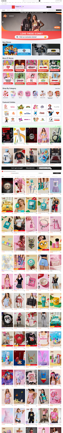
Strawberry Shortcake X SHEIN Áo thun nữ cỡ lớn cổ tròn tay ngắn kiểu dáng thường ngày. (19, 308)
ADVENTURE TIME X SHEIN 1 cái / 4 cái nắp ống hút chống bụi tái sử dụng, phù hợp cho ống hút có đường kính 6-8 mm (31, 193)
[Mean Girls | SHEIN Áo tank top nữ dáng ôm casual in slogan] (43, 338)
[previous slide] (2, 22)
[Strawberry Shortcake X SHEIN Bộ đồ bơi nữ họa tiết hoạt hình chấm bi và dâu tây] (31, 319)
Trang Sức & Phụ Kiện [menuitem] (29, 2)
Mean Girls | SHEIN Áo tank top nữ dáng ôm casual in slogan (43, 347)
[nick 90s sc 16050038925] (10, 113)
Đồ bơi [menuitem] (18, 2)
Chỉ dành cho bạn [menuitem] (6, 2)
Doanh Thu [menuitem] (13, 2)
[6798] (54, 119)
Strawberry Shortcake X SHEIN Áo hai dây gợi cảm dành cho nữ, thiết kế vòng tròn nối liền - (55, 289)
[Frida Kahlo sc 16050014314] (53, 106)
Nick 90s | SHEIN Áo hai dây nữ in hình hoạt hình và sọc (31, 366)
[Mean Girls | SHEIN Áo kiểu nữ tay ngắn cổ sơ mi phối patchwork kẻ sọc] (19, 281)
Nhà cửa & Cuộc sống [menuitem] (53, 2)
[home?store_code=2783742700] (55, 66)
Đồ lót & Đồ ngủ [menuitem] (33, 2)
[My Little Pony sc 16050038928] (39, 106)
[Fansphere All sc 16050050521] (57, 88)
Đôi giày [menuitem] (20, 2)
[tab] (3, 10)
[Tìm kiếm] (39, 1)
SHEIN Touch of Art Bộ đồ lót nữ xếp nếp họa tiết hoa (7, 270)
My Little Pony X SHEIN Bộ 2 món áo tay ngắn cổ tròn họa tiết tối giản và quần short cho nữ (19, 423)
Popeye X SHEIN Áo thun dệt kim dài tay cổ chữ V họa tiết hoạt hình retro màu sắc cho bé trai (19, 163)
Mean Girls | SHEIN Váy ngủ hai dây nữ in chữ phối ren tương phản (7, 289)
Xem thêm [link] (58, 126)
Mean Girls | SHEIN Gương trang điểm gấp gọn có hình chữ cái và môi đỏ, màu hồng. (31, 289)
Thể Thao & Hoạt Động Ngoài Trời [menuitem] (46, 2)
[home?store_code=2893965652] (8, 79)
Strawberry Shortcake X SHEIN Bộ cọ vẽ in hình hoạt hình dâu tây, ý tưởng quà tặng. (19, 193)
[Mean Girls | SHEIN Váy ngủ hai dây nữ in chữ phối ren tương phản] (7, 281)
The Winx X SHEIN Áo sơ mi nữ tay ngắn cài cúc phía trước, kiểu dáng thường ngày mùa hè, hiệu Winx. (43, 423)
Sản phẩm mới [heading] (5, 126)
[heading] (5, 147)
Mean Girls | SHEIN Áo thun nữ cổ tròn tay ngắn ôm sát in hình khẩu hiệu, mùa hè (19, 232)
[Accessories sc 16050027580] (5, 94)
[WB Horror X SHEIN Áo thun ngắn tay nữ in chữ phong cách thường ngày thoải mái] (7, 319)
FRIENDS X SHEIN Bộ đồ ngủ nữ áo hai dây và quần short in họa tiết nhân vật (55, 193)
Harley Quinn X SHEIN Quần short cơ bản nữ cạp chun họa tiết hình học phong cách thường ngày (55, 212)
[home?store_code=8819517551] (54, 79)
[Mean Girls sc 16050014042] (24, 119)
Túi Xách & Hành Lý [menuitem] (37, 2)
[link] (57, 0)
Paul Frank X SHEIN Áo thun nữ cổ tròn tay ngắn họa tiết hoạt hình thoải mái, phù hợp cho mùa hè (19, 347)
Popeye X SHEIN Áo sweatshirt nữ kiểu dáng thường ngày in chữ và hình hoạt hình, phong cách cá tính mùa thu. (7, 163)
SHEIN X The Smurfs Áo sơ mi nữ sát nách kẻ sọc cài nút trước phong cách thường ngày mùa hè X (7, 308)
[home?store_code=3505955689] (8, 66)
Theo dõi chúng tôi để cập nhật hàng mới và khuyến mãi (9, 171)
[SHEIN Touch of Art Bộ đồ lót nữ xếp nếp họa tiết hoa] (7, 262)
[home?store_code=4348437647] (16, 49)
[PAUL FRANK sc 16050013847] (10, 119)
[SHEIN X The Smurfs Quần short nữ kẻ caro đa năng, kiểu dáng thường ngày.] (43, 262)
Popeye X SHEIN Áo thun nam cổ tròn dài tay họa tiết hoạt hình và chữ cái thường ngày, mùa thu (31, 163)
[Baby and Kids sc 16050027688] (43, 93)
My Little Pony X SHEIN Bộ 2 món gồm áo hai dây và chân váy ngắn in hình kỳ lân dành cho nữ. (7, 423)
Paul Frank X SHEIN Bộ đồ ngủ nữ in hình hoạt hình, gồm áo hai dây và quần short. (31, 404)
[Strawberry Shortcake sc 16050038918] (10, 106)
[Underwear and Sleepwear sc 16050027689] (50, 94)
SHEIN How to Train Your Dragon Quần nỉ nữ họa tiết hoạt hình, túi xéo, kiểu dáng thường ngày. (43, 327)
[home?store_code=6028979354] (19, 79)
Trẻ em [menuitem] (22, 2)
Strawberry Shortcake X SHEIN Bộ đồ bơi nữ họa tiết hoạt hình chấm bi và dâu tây (31, 327)
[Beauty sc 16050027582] (20, 94)
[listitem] (17, 7)
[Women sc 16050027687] (35, 93)
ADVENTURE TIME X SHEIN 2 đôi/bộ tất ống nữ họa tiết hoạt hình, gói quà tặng (43, 193)
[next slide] (60, 22)
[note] (7, 211)
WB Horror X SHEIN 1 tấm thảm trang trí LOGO (7, 193)
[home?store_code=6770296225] (46, 49)
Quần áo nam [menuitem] (25, 2)
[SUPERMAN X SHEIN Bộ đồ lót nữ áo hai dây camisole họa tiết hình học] (43, 377)
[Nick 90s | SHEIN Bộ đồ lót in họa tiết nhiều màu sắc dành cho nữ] (31, 243)
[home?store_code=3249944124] (43, 79)
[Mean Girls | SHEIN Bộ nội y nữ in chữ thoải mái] (43, 135)
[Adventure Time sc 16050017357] (39, 113)
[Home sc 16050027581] (13, 94)
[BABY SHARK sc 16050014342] (24, 113)
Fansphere (17, 6)
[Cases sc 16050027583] (28, 94)
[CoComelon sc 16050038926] (39, 119)
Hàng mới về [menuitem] (10, 2)
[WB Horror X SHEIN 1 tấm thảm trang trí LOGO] (7, 185)
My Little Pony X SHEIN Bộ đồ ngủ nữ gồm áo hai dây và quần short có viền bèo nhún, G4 (7, 404)
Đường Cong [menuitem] (41, 2)
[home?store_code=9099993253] (43, 66)
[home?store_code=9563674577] (31, 79)
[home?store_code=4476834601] (19, 66)
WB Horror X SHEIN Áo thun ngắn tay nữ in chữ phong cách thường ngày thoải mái (7, 328)
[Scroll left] (60, 2)
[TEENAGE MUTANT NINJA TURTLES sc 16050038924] (24, 106)
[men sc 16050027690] (57, 94)
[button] (58, 10)
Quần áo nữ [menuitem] (16, 2)
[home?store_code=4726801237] (31, 66)
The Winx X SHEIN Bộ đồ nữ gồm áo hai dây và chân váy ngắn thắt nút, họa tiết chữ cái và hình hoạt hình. (19, 327)
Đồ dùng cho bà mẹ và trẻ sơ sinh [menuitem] (58, 2)
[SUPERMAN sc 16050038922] (54, 113)
